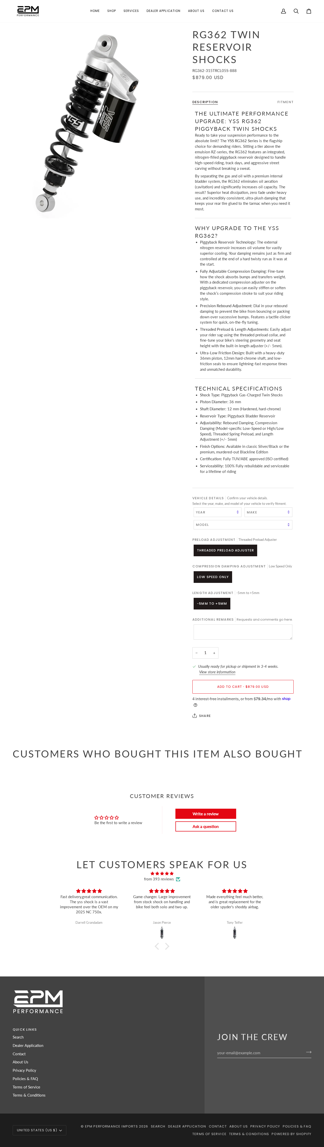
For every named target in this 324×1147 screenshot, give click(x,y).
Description (205, 101)
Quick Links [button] (25, 1029)
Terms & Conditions (29, 1095)
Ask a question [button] (206, 826)
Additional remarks (242, 619)
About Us (20, 1062)
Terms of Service (26, 1087)
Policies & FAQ (25, 1079)
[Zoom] (87, 123)
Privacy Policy (24, 1070)
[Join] (307, 1052)
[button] (112, 11)
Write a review (206, 813)
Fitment (285, 101)
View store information (217, 672)
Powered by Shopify (291, 1134)
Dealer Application (28, 1045)
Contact (19, 1054)
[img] (162, 874)
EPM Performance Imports (111, 1126)
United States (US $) (37, 1130)
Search (18, 1037)
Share (205, 715)
